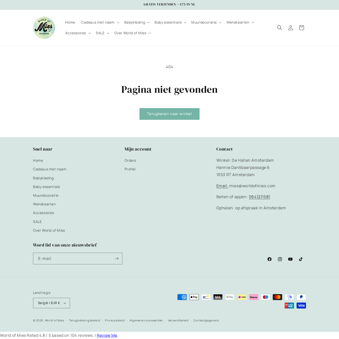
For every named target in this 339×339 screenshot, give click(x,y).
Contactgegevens (206, 320)
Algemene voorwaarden (146, 320)
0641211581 (259, 196)
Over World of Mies (49, 230)
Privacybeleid (115, 320)
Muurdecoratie (46, 195)
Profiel (130, 169)
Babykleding (43, 178)
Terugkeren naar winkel (169, 113)
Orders (130, 160)
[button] (99, 22)
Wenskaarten (44, 204)
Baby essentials (46, 186)
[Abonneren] (116, 258)
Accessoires (43, 212)
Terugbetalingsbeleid (84, 320)
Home (38, 160)
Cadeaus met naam (50, 169)
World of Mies (54, 320)
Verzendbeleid (178, 320)
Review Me (107, 335)
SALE (37, 221)
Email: (222, 185)
